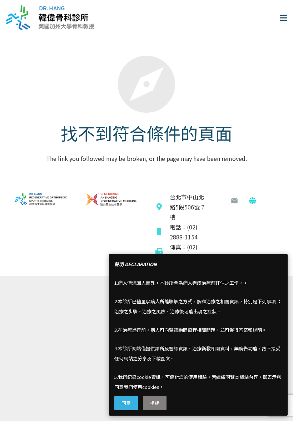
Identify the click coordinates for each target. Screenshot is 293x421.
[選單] (283, 18)
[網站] (252, 201)
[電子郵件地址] (234, 201)
